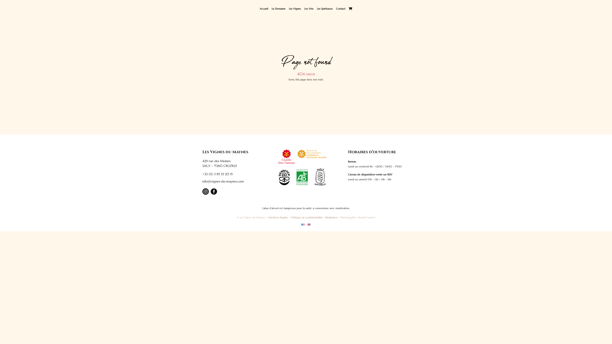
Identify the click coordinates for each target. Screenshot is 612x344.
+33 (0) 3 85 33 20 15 (217, 174)
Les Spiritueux (325, 8)
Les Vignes (295, 8)
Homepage (306, 91)
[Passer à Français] (303, 224)
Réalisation (331, 217)
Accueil (264, 8)
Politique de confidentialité (306, 217)
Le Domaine (278, 8)
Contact (340, 8)
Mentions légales (278, 217)
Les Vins (308, 8)
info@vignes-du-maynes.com (223, 181)
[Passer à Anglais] (309, 224)
